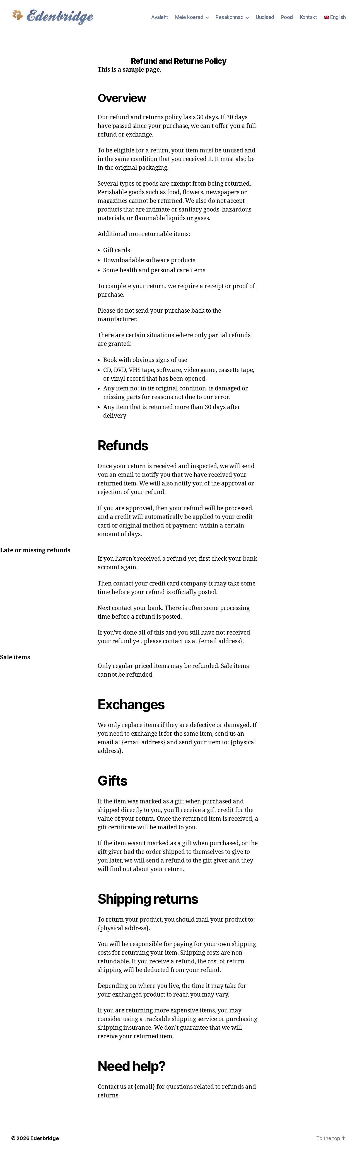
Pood (287, 17)
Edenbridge (44, 1138)
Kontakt (308, 17)
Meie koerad (189, 17)
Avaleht (159, 17)
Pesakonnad (229, 17)
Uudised (265, 17)
